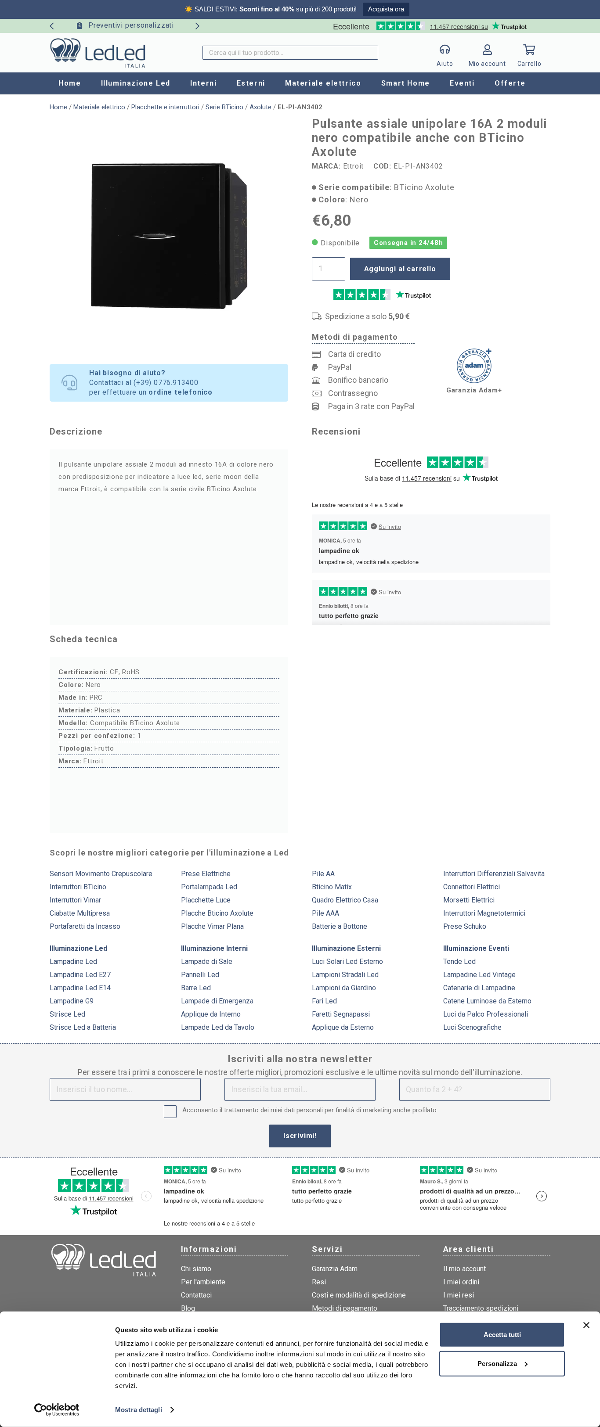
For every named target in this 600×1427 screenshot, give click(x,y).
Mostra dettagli (138, 1409)
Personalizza (497, 1363)
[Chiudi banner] (586, 1325)
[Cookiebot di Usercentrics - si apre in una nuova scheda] (56, 1409)
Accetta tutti (502, 1334)
